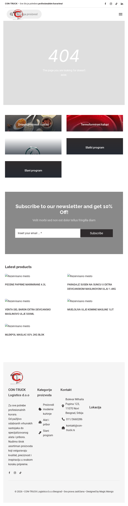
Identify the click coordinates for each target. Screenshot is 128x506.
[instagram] (111, 4)
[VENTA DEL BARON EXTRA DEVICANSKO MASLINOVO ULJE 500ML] (33, 301)
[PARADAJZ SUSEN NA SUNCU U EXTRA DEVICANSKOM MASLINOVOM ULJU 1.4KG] (95, 276)
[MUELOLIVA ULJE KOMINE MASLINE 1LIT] (95, 301)
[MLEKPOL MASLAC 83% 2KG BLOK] (33, 326)
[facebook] (105, 4)
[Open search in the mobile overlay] (24, 14)
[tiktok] (116, 4)
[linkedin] (122, 4)
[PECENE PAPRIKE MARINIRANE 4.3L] (33, 276)
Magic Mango (106, 491)
